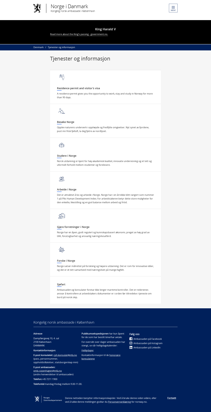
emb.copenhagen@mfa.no (47, 370)
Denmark (38, 47)
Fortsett (171, 398)
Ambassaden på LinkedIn (146, 347)
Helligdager (88, 350)
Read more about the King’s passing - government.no (78, 34)
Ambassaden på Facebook (147, 338)
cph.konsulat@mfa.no (65, 355)
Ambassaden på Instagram (147, 343)
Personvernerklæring (119, 401)
